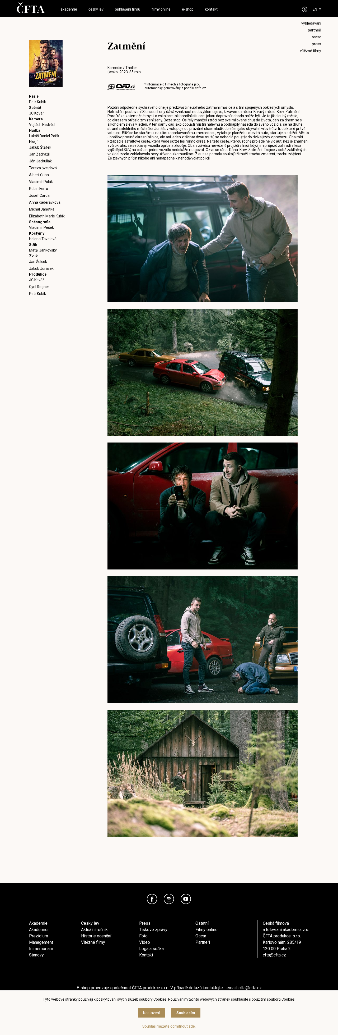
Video (144, 942)
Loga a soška (151, 948)
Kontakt (146, 955)
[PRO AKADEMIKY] (304, 9)
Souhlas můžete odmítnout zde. (169, 1026)
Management (41, 942)
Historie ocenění (96, 935)
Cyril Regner (39, 287)
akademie (68, 9)
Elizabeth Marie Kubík (47, 216)
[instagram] (169, 899)
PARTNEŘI (314, 30)
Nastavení (151, 1013)
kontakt (211, 9)
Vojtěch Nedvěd (42, 124)
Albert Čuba (39, 175)
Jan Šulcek (38, 261)
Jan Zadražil (39, 154)
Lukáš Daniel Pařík (44, 136)
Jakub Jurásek (41, 268)
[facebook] (152, 899)
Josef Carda (39, 195)
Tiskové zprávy (153, 929)
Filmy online (206, 929)
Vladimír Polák (41, 182)
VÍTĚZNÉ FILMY (310, 51)
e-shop (188, 9)
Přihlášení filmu (127, 9)
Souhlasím (185, 1013)
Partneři (202, 942)
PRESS (316, 44)
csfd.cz (200, 88)
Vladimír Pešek (41, 227)
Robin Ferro (38, 188)
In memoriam (41, 948)
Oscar (200, 935)
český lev (96, 9)
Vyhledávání (311, 23)
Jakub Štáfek (40, 147)
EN (315, 9)
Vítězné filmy (93, 942)
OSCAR (316, 37)
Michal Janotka (41, 209)
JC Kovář (36, 113)
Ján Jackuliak (40, 161)
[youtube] (186, 899)
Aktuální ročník (94, 929)
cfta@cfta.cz (274, 955)
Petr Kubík (37, 102)
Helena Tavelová (43, 239)
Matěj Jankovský (43, 250)
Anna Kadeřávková (44, 202)
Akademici (38, 929)
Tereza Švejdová (43, 168)
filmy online (161, 9)
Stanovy (36, 955)
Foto (143, 935)
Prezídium (38, 935)
